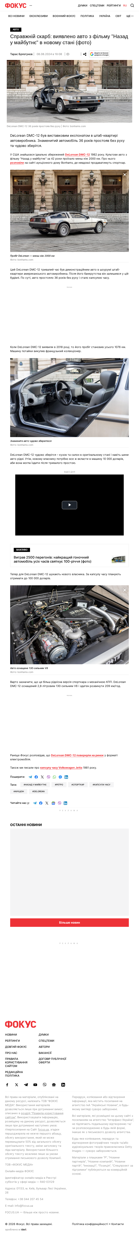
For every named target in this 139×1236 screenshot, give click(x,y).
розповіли (17, 162)
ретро (59, 784)
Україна (104, 16)
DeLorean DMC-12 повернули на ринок (77, 755)
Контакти (117, 1224)
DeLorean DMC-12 (77, 154)
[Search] (132, 5)
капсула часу (102, 784)
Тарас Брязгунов (21, 54)
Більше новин (69, 922)
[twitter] (16, 1085)
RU (125, 5)
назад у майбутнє (35, 784)
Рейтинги (114, 5)
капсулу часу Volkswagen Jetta (61, 767)
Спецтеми (97, 5)
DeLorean (39, 791)
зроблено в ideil (16, 1230)
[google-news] (54, 1085)
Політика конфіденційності (90, 1224)
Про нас (11, 1053)
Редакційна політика (14, 1073)
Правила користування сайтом (16, 1062)
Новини (11, 1034)
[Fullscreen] (124, 174)
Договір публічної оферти (52, 1060)
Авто (16, 29)
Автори (44, 1046)
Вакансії (45, 1053)
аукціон (19, 791)
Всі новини (16, 16)
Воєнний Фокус (64, 16)
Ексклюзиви (38, 16)
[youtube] (35, 1085)
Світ (118, 16)
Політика (87, 16)
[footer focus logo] (20, 1024)
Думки (82, 5)
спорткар (78, 784)
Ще (128, 16)
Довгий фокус (16, 1046)
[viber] (44, 1085)
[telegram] (26, 1085)
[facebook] (7, 1085)
